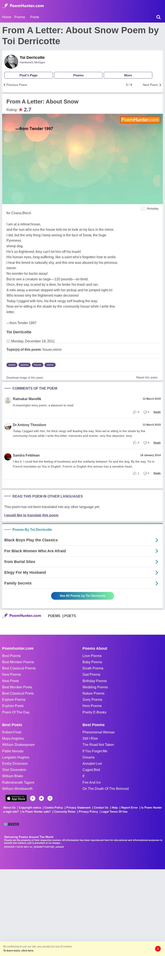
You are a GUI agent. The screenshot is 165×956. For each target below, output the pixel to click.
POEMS (54, 616)
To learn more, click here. (18, 950)
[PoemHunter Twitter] (41, 798)
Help (115, 807)
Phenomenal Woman (98, 732)
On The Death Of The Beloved (105, 789)
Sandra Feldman (26, 455)
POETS (70, 616)
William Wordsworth (17, 789)
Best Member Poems (18, 662)
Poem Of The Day (15, 712)
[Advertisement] (64, 912)
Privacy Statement (78, 807)
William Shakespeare (18, 745)
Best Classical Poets (18, 693)
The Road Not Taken (98, 745)
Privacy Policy (88, 811)
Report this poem (146, 377)
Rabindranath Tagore (18, 782)
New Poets (10, 681)
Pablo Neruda (12, 751)
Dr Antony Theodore (29, 425)
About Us (9, 807)
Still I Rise (90, 738)
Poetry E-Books (94, 712)
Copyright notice (30, 807)
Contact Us (101, 807)
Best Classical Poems (19, 668)
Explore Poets (13, 706)
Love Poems (92, 656)
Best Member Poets (17, 687)
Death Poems (92, 668)
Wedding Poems (95, 687)
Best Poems (11, 656)
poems (25, 364)
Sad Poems (91, 674)
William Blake (12, 776)
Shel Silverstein (14, 770)
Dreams (88, 757)
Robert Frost (11, 732)
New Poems (11, 674)
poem (12, 364)
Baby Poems (92, 662)
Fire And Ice (91, 782)
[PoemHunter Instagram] (50, 798)
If (83, 776)
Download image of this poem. (25, 377)
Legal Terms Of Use (114, 811)
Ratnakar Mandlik (27, 399)
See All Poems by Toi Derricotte (82, 595)
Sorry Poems (92, 699)
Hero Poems (92, 706)
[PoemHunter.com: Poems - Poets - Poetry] (23, 5)
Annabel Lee (92, 763)
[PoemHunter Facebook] (32, 798)
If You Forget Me (94, 751)
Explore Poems (14, 699)
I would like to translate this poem (31, 515)
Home (6, 17)
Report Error (129, 807)
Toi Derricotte (32, 57)
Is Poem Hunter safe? (36, 811)
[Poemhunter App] (16, 798)
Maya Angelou (13, 738)
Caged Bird (91, 770)
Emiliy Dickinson (15, 763)
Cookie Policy (53, 807)
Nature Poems (93, 693)
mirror (50, 364)
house (37, 364)
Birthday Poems (94, 681)
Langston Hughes (15, 757)
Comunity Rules (64, 811)
